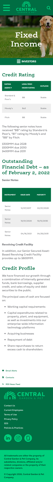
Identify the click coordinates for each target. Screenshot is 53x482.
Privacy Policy (11, 419)
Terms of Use (10, 414)
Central (30, 7)
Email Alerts (11, 370)
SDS (6, 423)
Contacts (10, 377)
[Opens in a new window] (8, 440)
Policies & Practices (13, 427)
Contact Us (9, 405)
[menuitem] (28, 405)
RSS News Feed (13, 384)
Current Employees (13, 410)
